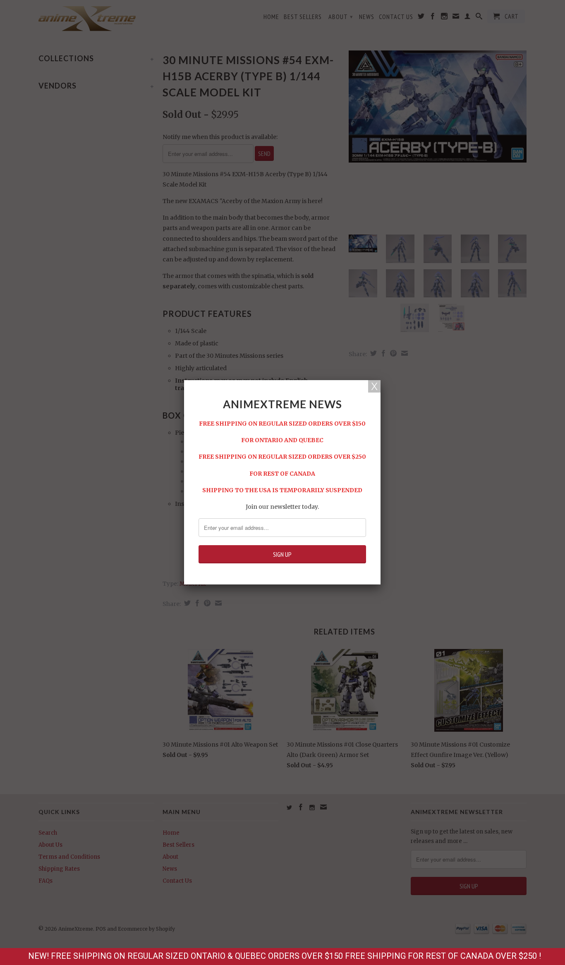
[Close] (374, 386)
